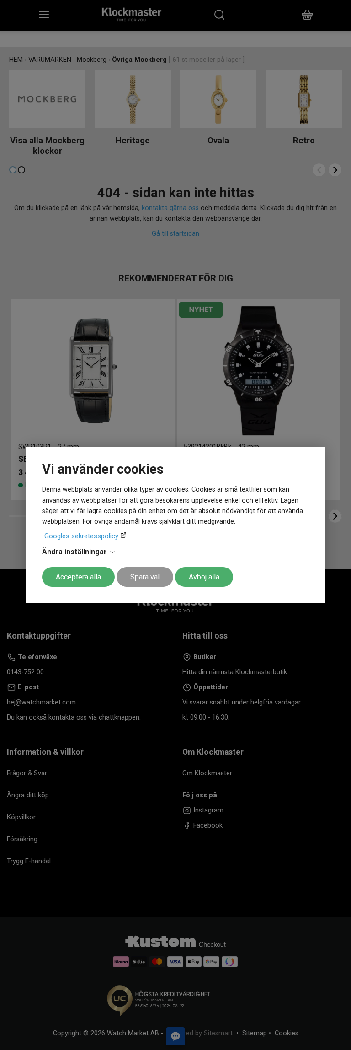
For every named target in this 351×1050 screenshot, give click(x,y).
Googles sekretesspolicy (82, 536)
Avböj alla (204, 577)
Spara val (145, 577)
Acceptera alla (78, 577)
